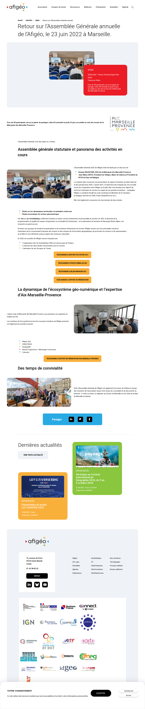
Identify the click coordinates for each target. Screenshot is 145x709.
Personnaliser (128, 691)
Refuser (128, 695)
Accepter (100, 693)
